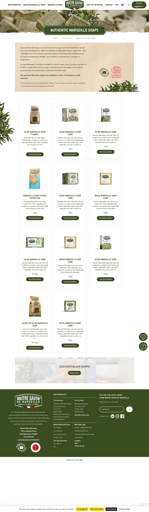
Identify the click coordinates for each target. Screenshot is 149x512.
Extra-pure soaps (59, 406)
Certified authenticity (81, 431)
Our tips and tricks (60, 441)
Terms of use (79, 446)
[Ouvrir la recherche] (129, 5)
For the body (79, 400)
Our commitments (60, 434)
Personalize (111, 509)
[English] (123, 5)
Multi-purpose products (62, 414)
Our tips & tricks (95, 5)
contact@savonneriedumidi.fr (28, 440)
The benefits (79, 438)
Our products (14, 5)
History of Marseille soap (83, 427)
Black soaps (58, 411)
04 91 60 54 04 (28, 437)
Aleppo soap (79, 409)
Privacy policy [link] (124, 509)
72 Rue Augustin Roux (28, 431)
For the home (58, 400)
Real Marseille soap (81, 404)
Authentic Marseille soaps (62, 404)
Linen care (57, 409)
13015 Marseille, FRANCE (28, 434)
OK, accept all (82, 509)
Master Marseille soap (34, 5)
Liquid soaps (79, 411)
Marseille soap (55, 5)
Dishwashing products (61, 417)
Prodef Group (58, 438)
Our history (57, 427)
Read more (74, 373)
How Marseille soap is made (84, 434)
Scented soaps (80, 406)
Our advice (57, 444)
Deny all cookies (97, 509)
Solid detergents (59, 419)
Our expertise (58, 431)
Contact (109, 5)
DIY (55, 447)
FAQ (116, 5)
